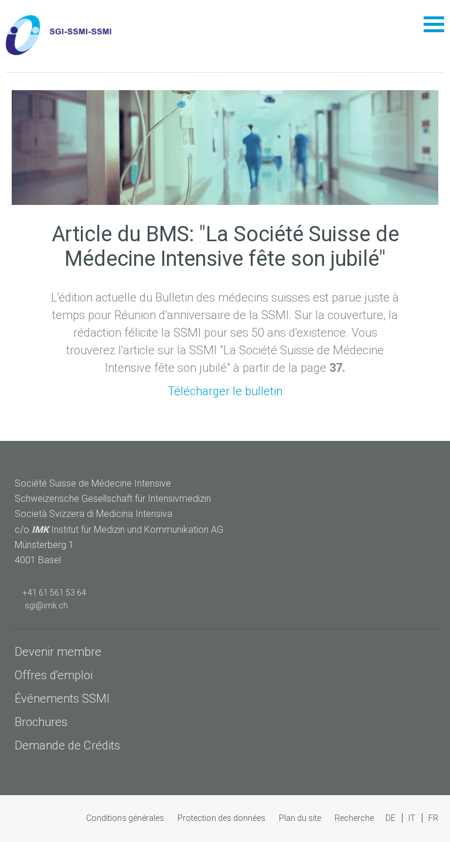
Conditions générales (126, 818)
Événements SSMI (62, 699)
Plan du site (301, 818)
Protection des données (222, 818)
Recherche (354, 818)
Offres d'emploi (54, 675)
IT (412, 818)
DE (391, 818)
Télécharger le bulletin (225, 391)
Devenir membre (58, 652)
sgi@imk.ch (44, 605)
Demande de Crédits (67, 745)
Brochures (41, 722)
